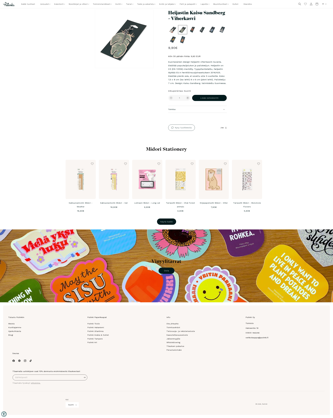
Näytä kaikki (166, 221)
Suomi (71, 405)
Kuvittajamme (14, 327)
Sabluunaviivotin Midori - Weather (80, 205)
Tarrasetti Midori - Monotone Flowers (247, 205)
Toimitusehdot (173, 327)
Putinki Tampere (95, 339)
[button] (45, 4)
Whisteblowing (173, 342)
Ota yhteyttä (172, 324)
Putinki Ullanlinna (95, 331)
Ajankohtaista (14, 331)
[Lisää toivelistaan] (147, 15)
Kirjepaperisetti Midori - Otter (214, 203)
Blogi (10, 335)
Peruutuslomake (174, 350)
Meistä (11, 324)
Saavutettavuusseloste (177, 335)
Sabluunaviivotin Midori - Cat (114, 203)
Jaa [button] (222, 127)
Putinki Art (92, 342)
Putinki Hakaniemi (95, 327)
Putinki (264, 404)
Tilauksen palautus (175, 346)
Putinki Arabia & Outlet (98, 335)
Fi (323, 4)
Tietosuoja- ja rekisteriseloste (180, 331)
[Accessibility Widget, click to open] (4, 414)
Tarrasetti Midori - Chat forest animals (180, 205)
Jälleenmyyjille (173, 339)
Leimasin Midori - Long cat (147, 203)
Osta (166, 270)
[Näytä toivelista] (305, 4)
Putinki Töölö (93, 324)
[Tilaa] (84, 377)
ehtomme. (36, 383)
